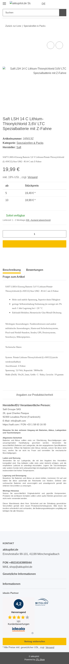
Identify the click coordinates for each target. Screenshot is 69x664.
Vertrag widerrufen (34, 641)
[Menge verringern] (6, 233)
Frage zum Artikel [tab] (14, 276)
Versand (33, 177)
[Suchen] (62, 12)
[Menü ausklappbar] (4, 2)
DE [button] (44, 3)
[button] (53, 3)
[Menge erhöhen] (62, 233)
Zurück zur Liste (13, 26)
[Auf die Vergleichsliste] (50, 45)
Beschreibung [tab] (12, 269)
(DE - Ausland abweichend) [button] (38, 220)
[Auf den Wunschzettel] (59, 45)
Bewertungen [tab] (34, 269)
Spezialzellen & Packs (30, 142)
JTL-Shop (40, 659)
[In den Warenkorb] (5, 37)
